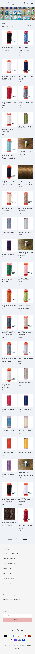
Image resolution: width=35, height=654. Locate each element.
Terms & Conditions (10, 563)
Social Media (7, 574)
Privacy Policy (7, 568)
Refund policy (8, 584)
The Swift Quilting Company (10, 3)
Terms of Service (9, 579)
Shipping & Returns (10, 558)
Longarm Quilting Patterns (12, 553)
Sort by (3, 23)
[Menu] (32, 3)
